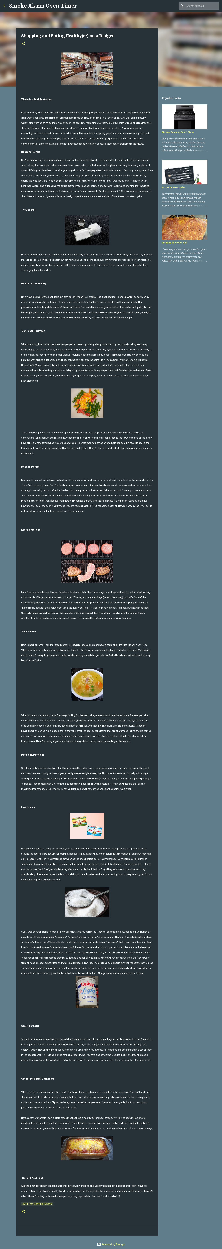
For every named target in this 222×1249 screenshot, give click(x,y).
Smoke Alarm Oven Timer (43, 6)
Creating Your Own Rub (174, 242)
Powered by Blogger (113, 1244)
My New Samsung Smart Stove (178, 132)
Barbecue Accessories (173, 187)
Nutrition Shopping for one (37, 1204)
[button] (23, 44)
